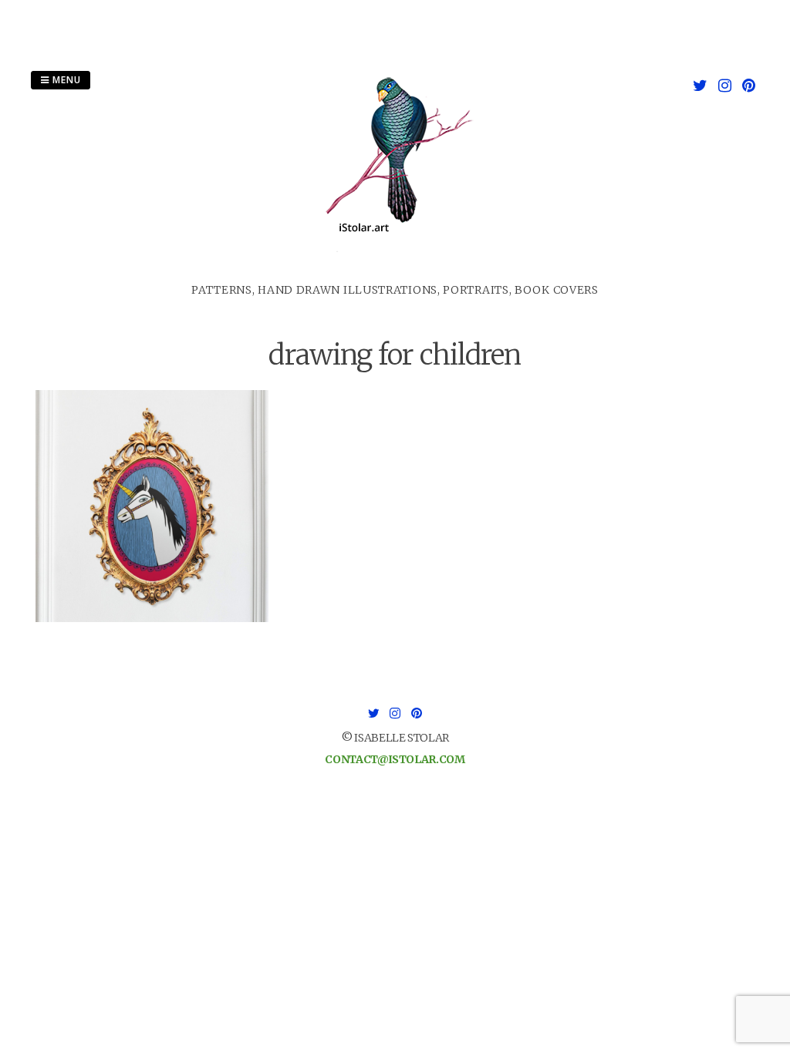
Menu (65, 79)
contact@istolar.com (394, 759)
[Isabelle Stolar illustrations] (395, 272)
